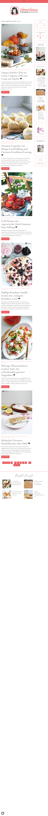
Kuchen (12, 141)
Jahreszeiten (8, 436)
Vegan (15, 69)
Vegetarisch (19, 69)
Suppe (12, 69)
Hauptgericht (4, 69)
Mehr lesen (5, 92)
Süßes (25, 141)
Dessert (8, 288)
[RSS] (41, 37)
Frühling (3, 436)
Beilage (2, 218)
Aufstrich (3, 141)
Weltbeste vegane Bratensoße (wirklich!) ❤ (40, 99)
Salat (14, 361)
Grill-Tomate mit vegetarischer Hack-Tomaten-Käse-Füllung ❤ (16, 224)
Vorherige (6, 462)
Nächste (16, 465)
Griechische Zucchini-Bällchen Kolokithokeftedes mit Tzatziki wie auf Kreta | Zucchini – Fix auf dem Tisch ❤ (42, 81)
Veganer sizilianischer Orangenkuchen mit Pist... (39, 494)
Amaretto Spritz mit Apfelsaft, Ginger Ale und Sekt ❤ (41, 116)
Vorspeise (27, 361)
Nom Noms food (24, 10)
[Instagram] (38, 36)
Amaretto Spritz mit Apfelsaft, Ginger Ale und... (17, 493)
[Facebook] (43, 36)
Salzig (9, 69)
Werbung (22, 218)
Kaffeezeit (8, 141)
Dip (5, 361)
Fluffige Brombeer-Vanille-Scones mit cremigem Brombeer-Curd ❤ (14, 295)
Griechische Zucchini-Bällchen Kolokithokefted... (17, 482)
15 (29, 462)
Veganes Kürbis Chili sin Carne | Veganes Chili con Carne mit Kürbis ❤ (14, 75)
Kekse (16, 288)
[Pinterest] (41, 36)
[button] (24, 1)
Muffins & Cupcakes (19, 141)
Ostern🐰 (22, 436)
